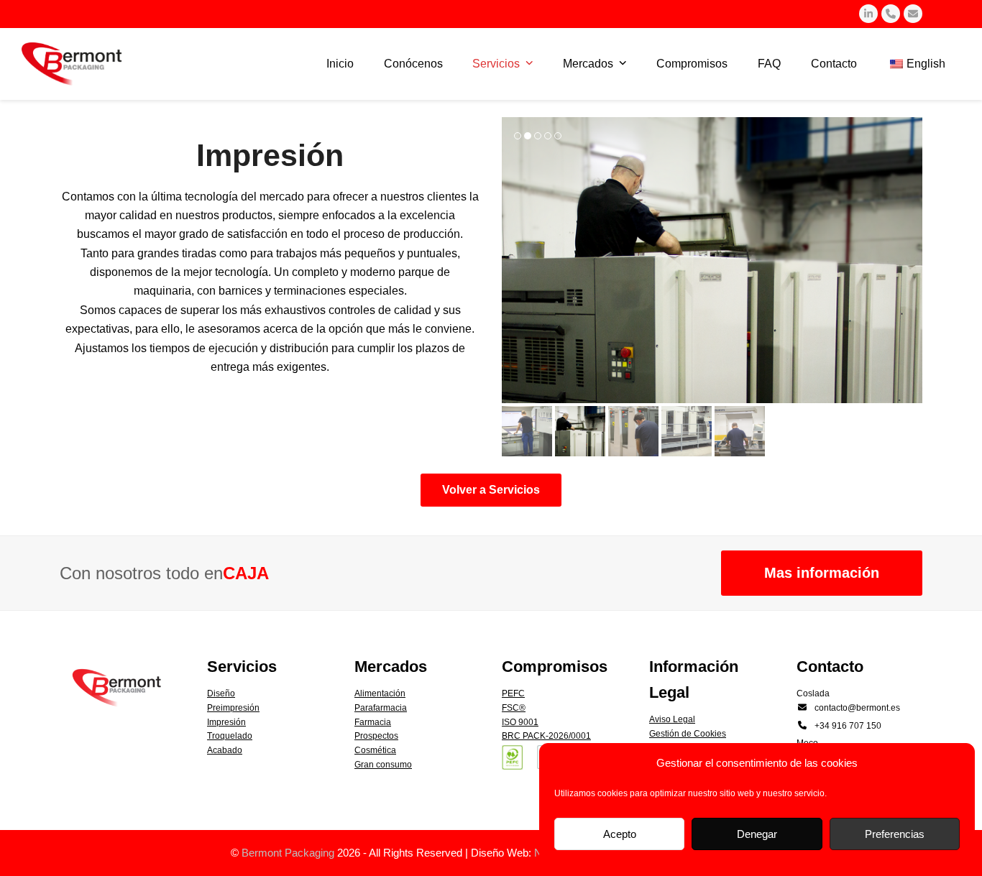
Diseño (221, 693)
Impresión (226, 722)
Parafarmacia (380, 708)
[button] (514, 260)
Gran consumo (383, 765)
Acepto (619, 834)
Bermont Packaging (288, 853)
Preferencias (894, 834)
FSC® (514, 708)
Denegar (757, 834)
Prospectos (376, 736)
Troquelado (229, 736)
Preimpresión (233, 708)
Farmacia (372, 722)
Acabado (224, 750)
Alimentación (379, 693)
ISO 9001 (520, 722)
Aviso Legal (672, 719)
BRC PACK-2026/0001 (546, 736)
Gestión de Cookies (687, 734)
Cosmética (375, 750)
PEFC (513, 693)
